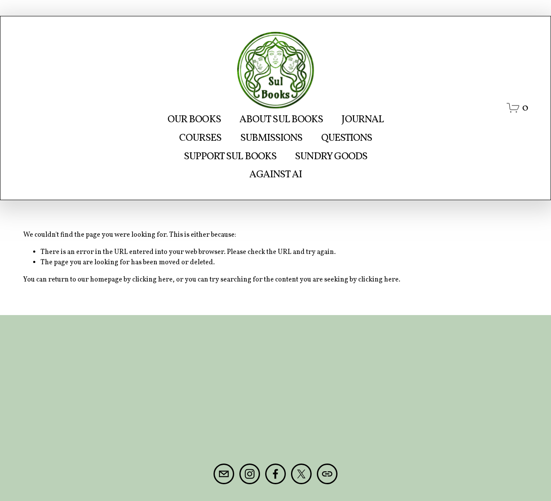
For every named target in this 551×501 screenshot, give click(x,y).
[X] (301, 474)
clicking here (152, 280)
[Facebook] (275, 474)
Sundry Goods (331, 156)
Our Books (193, 119)
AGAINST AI (275, 174)
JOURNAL (362, 119)
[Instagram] (249, 474)
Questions (346, 138)
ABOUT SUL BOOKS (281, 119)
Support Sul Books (230, 156)
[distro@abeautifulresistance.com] (224, 474)
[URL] (327, 474)
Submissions (271, 138)
